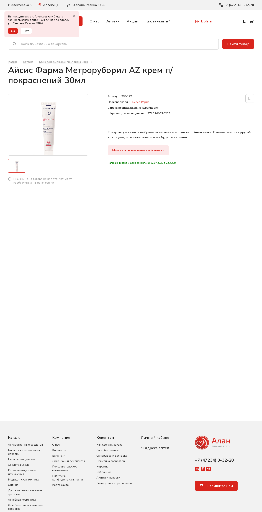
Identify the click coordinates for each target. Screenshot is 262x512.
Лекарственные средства (25, 445)
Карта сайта (60, 485)
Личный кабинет (156, 437)
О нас (94, 21)
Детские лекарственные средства (25, 492)
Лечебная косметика (22, 500)
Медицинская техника (23, 480)
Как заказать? (157, 21)
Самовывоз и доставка (111, 456)
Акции (132, 21)
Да (13, 31)
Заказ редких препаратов (114, 483)
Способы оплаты (107, 450)
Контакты (59, 450)
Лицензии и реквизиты (68, 461)
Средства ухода (18, 465)
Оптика (13, 485)
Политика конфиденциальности (67, 478)
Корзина (102, 467)
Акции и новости (108, 478)
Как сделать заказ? (109, 445)
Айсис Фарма (140, 102)
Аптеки (113, 21)
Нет (26, 31)
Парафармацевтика (21, 459)
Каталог (15, 437)
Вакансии (58, 456)
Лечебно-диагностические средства (26, 507)
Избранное (104, 472)
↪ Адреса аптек (155, 448)
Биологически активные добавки (24, 452)
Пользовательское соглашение (64, 468)
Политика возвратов (110, 461)
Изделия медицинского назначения (24, 472)
